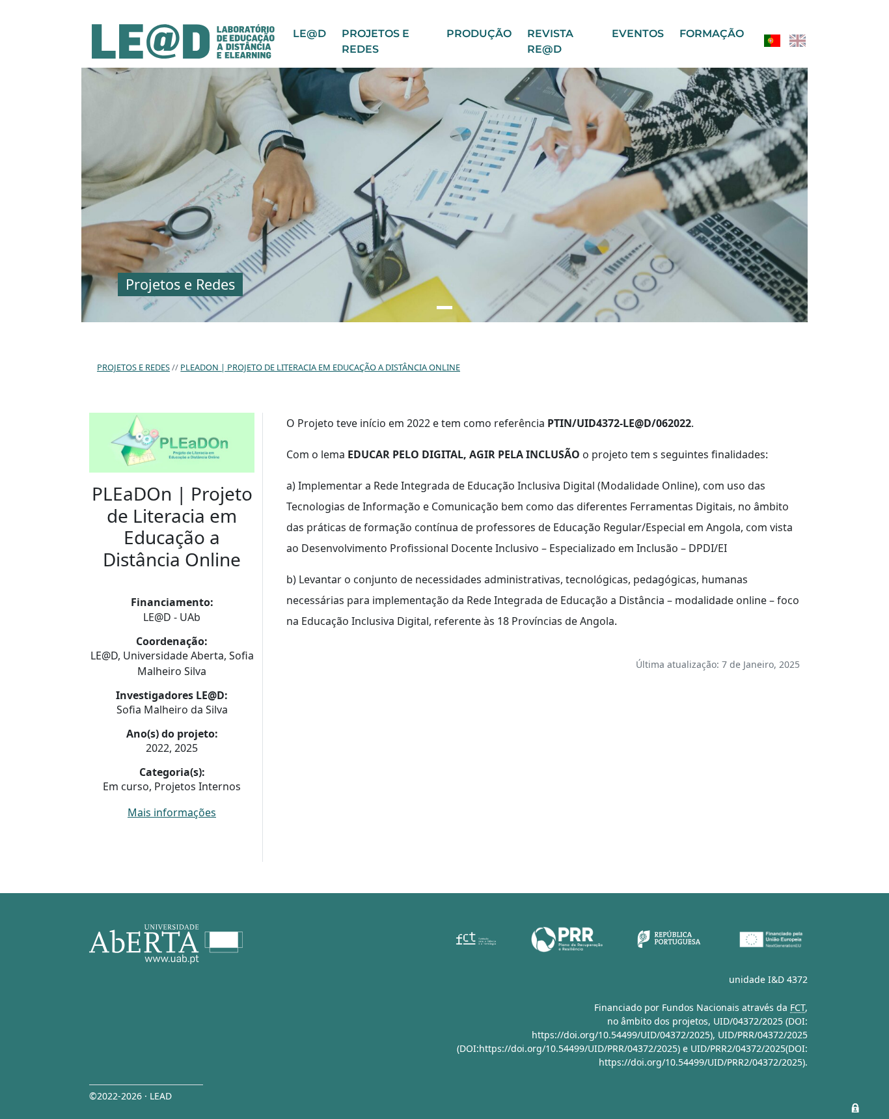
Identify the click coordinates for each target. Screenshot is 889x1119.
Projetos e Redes (375, 41)
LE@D (309, 33)
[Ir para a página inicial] (183, 41)
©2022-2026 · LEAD (130, 1096)
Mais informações (172, 812)
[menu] (785, 40)
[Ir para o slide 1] (444, 307)
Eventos (638, 33)
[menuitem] (772, 40)
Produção (479, 33)
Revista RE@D (550, 41)
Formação (711, 33)
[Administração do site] (855, 1107)
